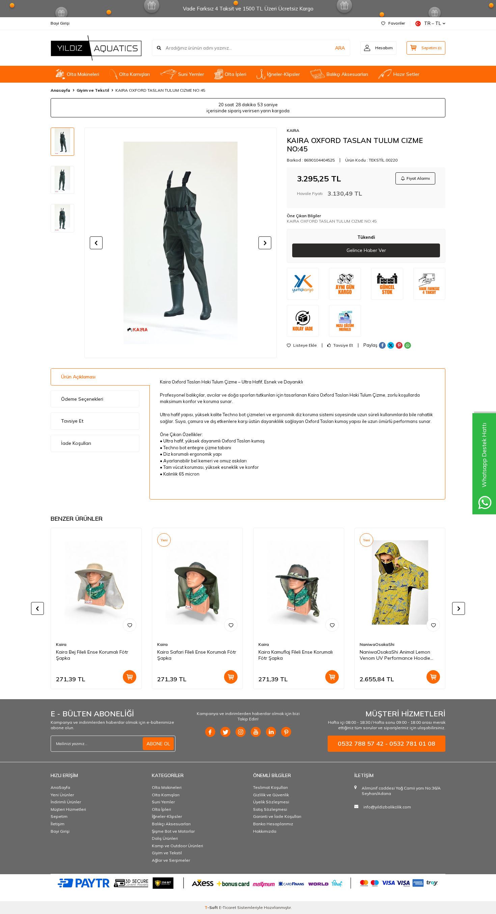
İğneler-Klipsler (283, 74)
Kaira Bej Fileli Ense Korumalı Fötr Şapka (92, 655)
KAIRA (293, 130)
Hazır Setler (406, 74)
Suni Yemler (191, 74)
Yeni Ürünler (62, 794)
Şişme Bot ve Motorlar (173, 831)
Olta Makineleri (83, 74)
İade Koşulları (76, 443)
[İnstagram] (241, 732)
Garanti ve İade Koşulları (277, 816)
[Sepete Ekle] (129, 677)
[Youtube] (256, 732)
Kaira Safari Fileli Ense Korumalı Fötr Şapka (196, 655)
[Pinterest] (286, 732)
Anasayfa (60, 90)
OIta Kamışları (134, 74)
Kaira (61, 644)
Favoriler (396, 23)
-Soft (211, 907)
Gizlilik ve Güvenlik (271, 794)
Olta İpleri (235, 74)
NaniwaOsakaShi (377, 644)
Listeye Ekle (304, 345)
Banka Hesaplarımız (273, 823)
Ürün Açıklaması (78, 377)
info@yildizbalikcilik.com (387, 806)
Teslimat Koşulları (270, 787)
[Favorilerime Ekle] (129, 625)
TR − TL (432, 23)
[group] (180, 243)
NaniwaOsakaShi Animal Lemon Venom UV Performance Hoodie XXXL (395, 655)
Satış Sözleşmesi (270, 809)
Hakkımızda (264, 831)
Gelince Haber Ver (366, 250)
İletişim (57, 823)
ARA (340, 48)
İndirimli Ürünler (66, 801)
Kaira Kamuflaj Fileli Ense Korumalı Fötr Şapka (295, 655)
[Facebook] (210, 732)
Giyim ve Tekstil (93, 90)
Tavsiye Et (342, 345)
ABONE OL (158, 744)
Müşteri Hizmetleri (68, 809)
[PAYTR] (248, 882)
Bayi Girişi (60, 23)
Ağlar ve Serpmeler (171, 860)
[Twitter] (225, 732)
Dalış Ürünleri (165, 838)
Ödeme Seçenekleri (82, 399)
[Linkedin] (271, 732)
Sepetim (59, 816)
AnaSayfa (60, 787)
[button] (96, 242)
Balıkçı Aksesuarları (347, 74)
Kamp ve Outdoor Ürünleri (177, 845)
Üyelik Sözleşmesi (271, 801)
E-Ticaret (227, 907)
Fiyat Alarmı (418, 178)
